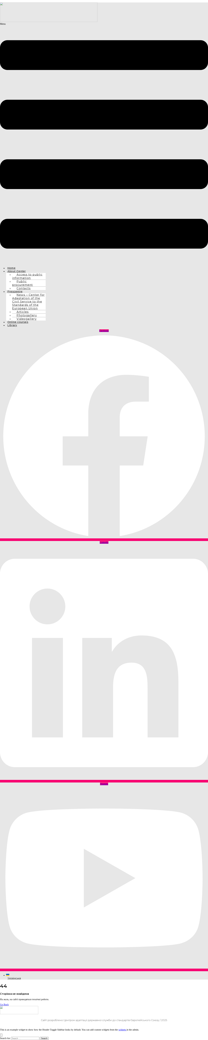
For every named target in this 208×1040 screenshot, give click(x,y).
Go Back (4, 1004)
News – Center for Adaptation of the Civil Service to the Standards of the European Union (28, 301)
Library (12, 325)
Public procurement (22, 283)
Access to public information (27, 276)
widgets (122, 1029)
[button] (104, 143)
